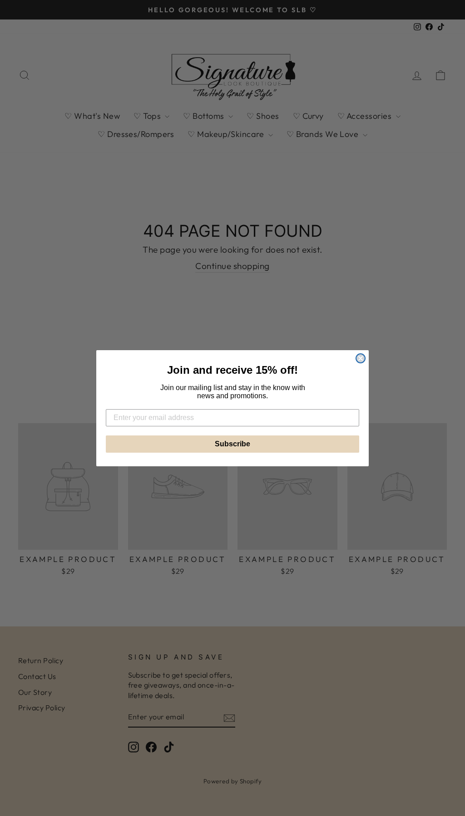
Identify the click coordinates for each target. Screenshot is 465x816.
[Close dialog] (360, 358)
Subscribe (232, 444)
